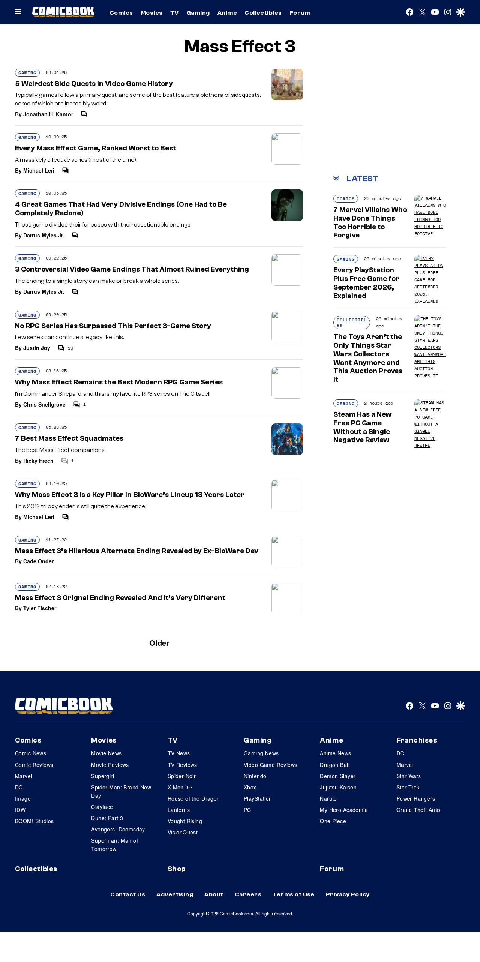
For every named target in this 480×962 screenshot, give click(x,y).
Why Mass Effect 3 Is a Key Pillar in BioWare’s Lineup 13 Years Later (129, 495)
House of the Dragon (194, 798)
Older (159, 642)
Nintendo (255, 776)
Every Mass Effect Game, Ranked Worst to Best (95, 148)
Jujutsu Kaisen (338, 787)
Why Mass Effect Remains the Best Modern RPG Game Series (119, 382)
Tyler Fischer (39, 608)
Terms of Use (294, 894)
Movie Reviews (110, 764)
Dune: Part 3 (107, 818)
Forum (300, 12)
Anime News (335, 753)
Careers (248, 894)
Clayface (102, 806)
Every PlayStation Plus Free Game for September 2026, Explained (366, 283)
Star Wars (408, 776)
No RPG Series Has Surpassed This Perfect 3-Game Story (113, 326)
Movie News (106, 753)
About (213, 894)
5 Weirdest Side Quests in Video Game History (94, 84)
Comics (121, 12)
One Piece (333, 821)
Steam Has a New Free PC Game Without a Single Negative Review (362, 427)
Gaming (198, 12)
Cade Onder (38, 561)
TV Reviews (182, 764)
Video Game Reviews (271, 764)
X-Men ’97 (180, 787)
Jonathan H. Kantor (48, 114)
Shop (177, 869)
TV (174, 12)
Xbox (250, 787)
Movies (152, 12)
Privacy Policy (348, 894)
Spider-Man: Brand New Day (121, 791)
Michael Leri (38, 170)
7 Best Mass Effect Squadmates (69, 438)
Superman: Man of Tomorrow (114, 844)
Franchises (416, 740)
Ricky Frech (38, 460)
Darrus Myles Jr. (43, 235)
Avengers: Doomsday (118, 829)
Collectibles (263, 12)
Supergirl (102, 776)
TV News (179, 753)
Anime (227, 12)
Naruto (328, 798)
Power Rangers (415, 798)
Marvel (23, 776)
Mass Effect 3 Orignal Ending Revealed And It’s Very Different (120, 598)
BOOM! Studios (34, 821)
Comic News (30, 753)
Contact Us (127, 894)
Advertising (174, 894)
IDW (20, 809)
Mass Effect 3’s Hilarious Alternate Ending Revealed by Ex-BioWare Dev (136, 551)
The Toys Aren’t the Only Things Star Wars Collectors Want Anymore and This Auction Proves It (367, 358)
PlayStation (258, 798)
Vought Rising (185, 821)
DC (19, 787)
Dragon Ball (335, 764)
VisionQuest (183, 832)
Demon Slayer (338, 776)
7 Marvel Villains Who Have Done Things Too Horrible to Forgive (370, 222)
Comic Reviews (34, 764)
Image (23, 798)
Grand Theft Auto (418, 809)
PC (247, 809)
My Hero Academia (344, 809)
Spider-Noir (182, 776)
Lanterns (179, 809)
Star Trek (408, 787)
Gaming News (261, 753)
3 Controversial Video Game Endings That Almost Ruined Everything (132, 269)
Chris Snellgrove (44, 404)
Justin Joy (36, 347)
